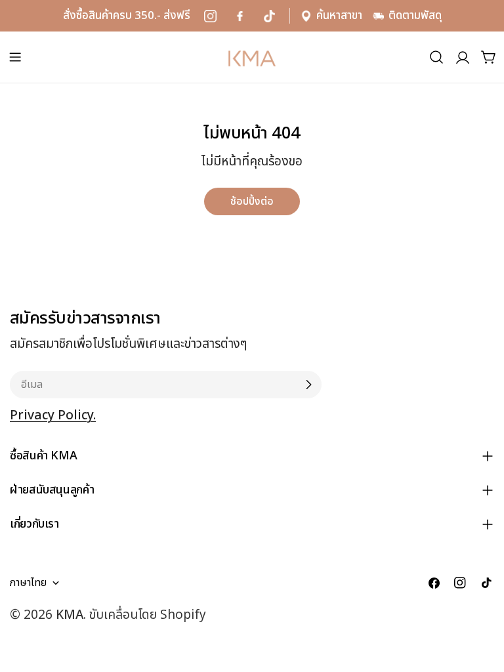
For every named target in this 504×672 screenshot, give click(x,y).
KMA (69, 615)
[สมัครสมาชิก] (308, 384)
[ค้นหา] (436, 57)
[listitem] (210, 16)
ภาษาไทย (28, 583)
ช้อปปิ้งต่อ (252, 201)
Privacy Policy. (53, 415)
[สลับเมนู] (15, 57)
